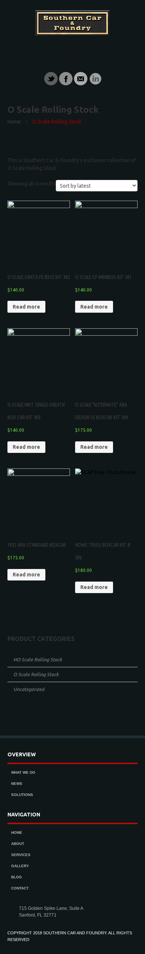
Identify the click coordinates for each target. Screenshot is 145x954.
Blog (16, 877)
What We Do (23, 772)
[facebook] (65, 78)
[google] (95, 78)
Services (20, 855)
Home (14, 122)
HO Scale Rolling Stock (37, 659)
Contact (20, 888)
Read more (26, 307)
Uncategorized (28, 689)
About (17, 844)
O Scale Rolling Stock (36, 674)
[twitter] (51, 78)
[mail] (80, 78)
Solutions (22, 795)
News (16, 784)
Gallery (20, 866)
